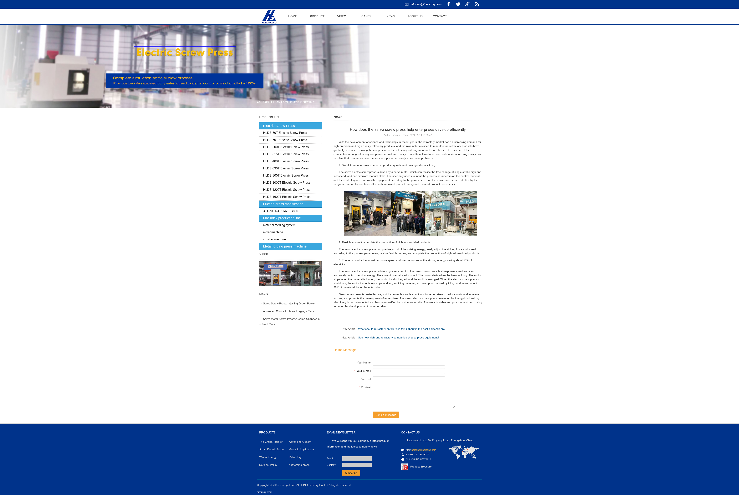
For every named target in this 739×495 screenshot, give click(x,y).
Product (317, 16)
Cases (366, 16)
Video (341, 16)
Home (292, 16)
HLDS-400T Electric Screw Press (286, 161)
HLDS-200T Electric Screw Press (286, 147)
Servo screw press (381, 158)
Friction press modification (283, 204)
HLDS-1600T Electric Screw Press (286, 196)
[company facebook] (448, 4)
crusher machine (274, 239)
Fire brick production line (282, 218)
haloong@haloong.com (425, 4)
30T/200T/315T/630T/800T (281, 211)
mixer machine (273, 232)
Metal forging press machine (285, 246)
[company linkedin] (477, 4)
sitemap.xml (264, 491)
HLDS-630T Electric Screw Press (286, 168)
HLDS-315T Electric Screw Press (286, 154)
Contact (440, 16)
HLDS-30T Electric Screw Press (285, 132)
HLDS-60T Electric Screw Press (285, 140)
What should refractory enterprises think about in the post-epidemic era (401, 328)
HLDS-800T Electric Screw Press (286, 175)
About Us (415, 16)
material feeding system (279, 225)
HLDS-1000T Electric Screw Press (286, 182)
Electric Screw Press (279, 126)
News (390, 16)
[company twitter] (458, 4)
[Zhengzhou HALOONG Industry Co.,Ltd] (268, 16)
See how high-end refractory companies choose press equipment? (398, 337)
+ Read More (267, 324)
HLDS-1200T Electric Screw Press (286, 189)
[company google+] (467, 4)
